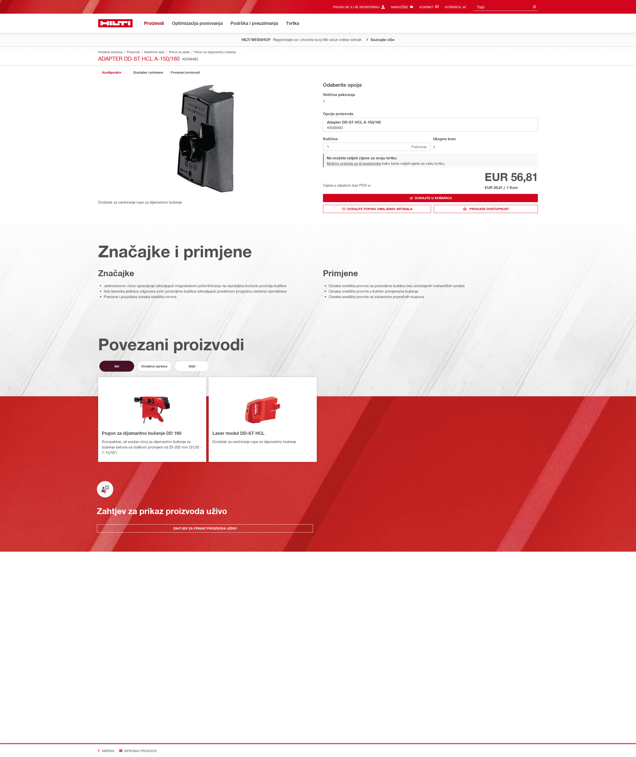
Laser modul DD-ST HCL (238, 433)
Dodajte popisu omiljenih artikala (379, 209)
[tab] (111, 72)
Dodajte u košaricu (433, 198)
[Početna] (115, 23)
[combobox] (505, 7)
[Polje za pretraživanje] (534, 7)
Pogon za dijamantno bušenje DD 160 (141, 433)
